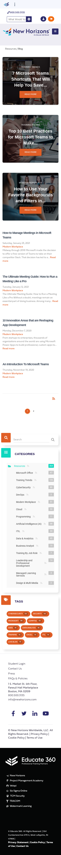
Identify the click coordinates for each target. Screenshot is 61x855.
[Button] (55, 32)
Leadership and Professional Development (30, 563)
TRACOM (14, 801)
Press (11, 673)
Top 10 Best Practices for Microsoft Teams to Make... (30, 137)
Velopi (12, 786)
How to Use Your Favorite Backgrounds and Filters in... (30, 195)
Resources (20, 466)
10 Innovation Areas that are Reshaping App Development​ (28, 323)
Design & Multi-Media (27, 582)
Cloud (20, 509)
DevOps (21, 494)
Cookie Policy (16, 738)
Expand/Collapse (9, 466)
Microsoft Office (25, 472)
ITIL (19, 531)
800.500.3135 (17, 12)
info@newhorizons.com (22, 699)
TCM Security (17, 796)
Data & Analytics (25, 538)
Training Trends (30, 67)
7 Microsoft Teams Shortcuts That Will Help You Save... (30, 79)
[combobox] (16, 19)
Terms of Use (35, 738)
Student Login (16, 664)
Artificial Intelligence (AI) (29, 523)
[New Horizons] (26, 31)
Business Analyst (25, 545)
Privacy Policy (39, 734)
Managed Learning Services (30, 574)
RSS (28, 466)
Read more (30, 94)
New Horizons (17, 775)
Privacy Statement (18, 842)
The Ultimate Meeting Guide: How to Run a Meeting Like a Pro (30, 279)
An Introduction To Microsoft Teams (26, 364)
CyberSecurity (24, 487)
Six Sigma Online (18, 791)
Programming (24, 516)
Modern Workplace (30, 183)
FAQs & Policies (17, 678)
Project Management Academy (26, 780)
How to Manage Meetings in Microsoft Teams (27, 235)
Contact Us (15, 668)
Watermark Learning (20, 806)
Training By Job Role (27, 553)
